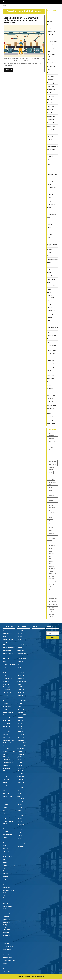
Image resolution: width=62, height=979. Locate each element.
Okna (48, 237)
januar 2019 (20, 810)
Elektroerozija (50, 96)
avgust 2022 (20, 720)
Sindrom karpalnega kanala (52, 346)
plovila (50, 530)
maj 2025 (19, 667)
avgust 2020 (20, 787)
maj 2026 (19, 639)
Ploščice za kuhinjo (52, 285)
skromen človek (51, 557)
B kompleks (50, 28)
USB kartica (50, 398)
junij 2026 (19, 636)
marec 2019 (20, 807)
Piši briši (49, 272)
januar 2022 (20, 740)
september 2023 (21, 701)
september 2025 (21, 658)
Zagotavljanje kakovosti (50, 409)
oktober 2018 (20, 813)
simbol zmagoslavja (52, 552)
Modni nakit (50, 211)
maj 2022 (19, 729)
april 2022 (20, 731)
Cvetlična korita (51, 66)
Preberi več (8, 69)
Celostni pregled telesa (51, 55)
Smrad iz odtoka (51, 353)
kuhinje (50, 490)
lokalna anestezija (51, 499)
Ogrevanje (50, 234)
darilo (50, 444)
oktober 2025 (20, 656)
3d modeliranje (51, 14)
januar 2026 (20, 647)
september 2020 (21, 785)
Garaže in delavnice (52, 112)
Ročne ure (50, 342)
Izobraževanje (50, 139)
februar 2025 (20, 675)
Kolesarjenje (50, 167)
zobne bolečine (53, 598)
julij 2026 (19, 633)
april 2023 (20, 706)
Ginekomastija (50, 122)
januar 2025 (20, 678)
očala (50, 524)
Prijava (34, 630)
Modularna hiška (51, 214)
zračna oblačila (53, 604)
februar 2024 (20, 692)
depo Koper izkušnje (52, 454)
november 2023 (21, 698)
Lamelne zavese (51, 187)
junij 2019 (19, 804)
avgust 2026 (20, 630)
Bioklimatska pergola (52, 34)
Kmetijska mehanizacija (50, 160)
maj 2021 (19, 762)
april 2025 (20, 670)
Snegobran (50, 357)
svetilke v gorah (51, 562)
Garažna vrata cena (52, 116)
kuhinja (50, 487)
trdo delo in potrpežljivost (52, 572)
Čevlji (48, 59)
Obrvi (48, 231)
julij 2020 (19, 790)
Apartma (49, 21)
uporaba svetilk (53, 581)
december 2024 (21, 681)
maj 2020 (19, 793)
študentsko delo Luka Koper (52, 609)
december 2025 (21, 650)
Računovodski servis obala (52, 328)
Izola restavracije (51, 142)
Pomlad (49, 292)
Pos (48, 300)
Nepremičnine (50, 221)
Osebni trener (50, 252)
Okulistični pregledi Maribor (52, 244)
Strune (49, 382)
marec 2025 (20, 673)
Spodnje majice (51, 367)
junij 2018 (19, 818)
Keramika (49, 152)
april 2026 (20, 642)
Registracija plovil (51, 335)
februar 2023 (20, 709)
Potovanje (49, 307)
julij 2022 (19, 723)
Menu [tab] (5, 2)
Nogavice (49, 224)
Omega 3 (49, 249)
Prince (48, 320)
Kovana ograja (51, 181)
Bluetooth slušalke (52, 41)
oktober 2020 (20, 782)
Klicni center (50, 156)
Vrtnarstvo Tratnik (51, 405)
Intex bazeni (50, 132)
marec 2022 (20, 734)
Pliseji (48, 282)
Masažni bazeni (51, 204)
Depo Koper (50, 79)
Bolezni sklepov (51, 48)
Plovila (49, 289)
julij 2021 (19, 757)
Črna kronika (50, 63)
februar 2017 (20, 841)
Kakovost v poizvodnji (52, 146)
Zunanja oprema (51, 420)
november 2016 (21, 846)
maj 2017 (19, 832)
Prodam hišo (50, 324)
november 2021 (21, 745)
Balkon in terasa (51, 31)
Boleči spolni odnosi (52, 44)
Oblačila (49, 227)
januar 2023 (20, 712)
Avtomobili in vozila (52, 24)
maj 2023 (19, 703)
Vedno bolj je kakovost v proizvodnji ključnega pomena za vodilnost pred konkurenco (21, 20)
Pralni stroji (50, 314)
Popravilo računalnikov (50, 296)
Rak (48, 332)
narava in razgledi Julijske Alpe (52, 505)
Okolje (48, 241)
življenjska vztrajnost (51, 615)
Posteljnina (50, 304)
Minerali (49, 207)
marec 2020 (20, 799)
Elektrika (49, 93)
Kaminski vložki (51, 149)
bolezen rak (52, 441)
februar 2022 (20, 737)
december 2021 (21, 743)
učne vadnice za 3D (52, 585)
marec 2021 (20, 768)
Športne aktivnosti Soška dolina (51, 371)
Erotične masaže (51, 106)
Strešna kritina (51, 375)
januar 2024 (20, 695)
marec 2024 (20, 689)
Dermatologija (50, 83)
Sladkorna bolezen (52, 350)
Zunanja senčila (51, 423)
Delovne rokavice (51, 73)
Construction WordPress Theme (26, 976)
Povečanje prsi (51, 310)
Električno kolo (51, 89)
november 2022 (21, 715)
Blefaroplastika (51, 38)
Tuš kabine (50, 388)
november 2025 (21, 653)
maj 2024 (19, 687)
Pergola (49, 262)
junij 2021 (19, 759)
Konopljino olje (51, 171)
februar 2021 (20, 771)
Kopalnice (49, 177)
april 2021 (20, 765)
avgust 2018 (20, 815)
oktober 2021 (20, 748)
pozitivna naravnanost (52, 537)
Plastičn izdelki (51, 279)
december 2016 (21, 843)
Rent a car (50, 338)
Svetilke (49, 385)
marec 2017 (20, 838)
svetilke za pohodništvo (52, 567)
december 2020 (21, 776)
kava (50, 476)
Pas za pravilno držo (52, 259)
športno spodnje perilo (52, 434)
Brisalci (49, 51)
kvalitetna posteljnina (51, 494)
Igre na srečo (50, 129)
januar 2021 (20, 773)
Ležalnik (49, 197)
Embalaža (49, 99)
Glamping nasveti (51, 126)
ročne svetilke (52, 545)
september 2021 (21, 751)
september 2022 (21, 717)
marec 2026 (20, 645)
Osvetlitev (49, 255)
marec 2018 (20, 821)
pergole (51, 527)
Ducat (4, 5)
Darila (48, 69)
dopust (50, 458)
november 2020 (21, 779)
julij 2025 (19, 664)
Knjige (48, 164)
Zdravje (49, 413)
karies (50, 472)
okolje (50, 520)
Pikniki (48, 269)
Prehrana (49, 317)
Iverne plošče (50, 136)
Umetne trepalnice (52, 392)
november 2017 (21, 827)
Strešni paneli (50, 378)
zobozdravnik (52, 601)
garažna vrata (52, 461)
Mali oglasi (50, 201)
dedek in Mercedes (51, 448)
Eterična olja (50, 109)
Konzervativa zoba (52, 174)
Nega (48, 217)
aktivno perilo (52, 438)
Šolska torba (50, 360)
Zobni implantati (51, 416)
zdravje (51, 595)
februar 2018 (20, 824)
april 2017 (20, 835)
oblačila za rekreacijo (51, 511)
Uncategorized (51, 395)
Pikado (49, 265)
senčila (50, 548)
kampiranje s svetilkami (52, 468)
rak (49, 542)
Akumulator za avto (52, 18)
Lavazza (49, 191)
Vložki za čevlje (51, 402)
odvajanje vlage (51, 516)
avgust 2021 (20, 754)
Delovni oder (50, 76)
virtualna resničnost (51, 590)
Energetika (50, 102)
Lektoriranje (50, 194)
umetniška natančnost (52, 577)
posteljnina (51, 533)
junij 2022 (19, 726)
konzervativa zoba (52, 483)
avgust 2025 (20, 661)
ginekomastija (52, 464)
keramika (51, 479)
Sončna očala (50, 363)
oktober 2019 (20, 801)
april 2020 (20, 796)
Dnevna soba (50, 86)
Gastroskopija (50, 119)
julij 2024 (19, 684)
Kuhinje (49, 184)
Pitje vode (49, 275)
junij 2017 (19, 829)
